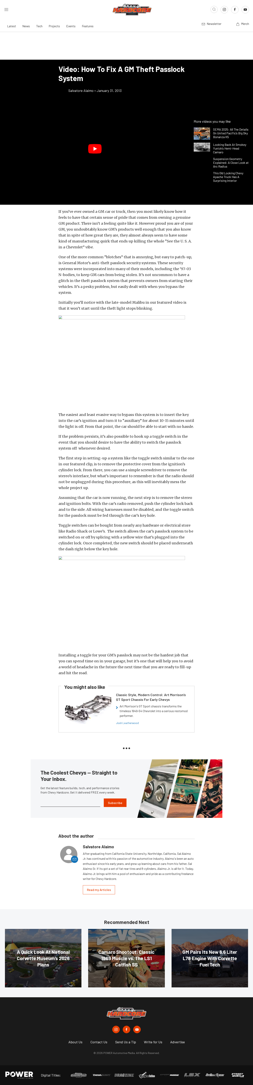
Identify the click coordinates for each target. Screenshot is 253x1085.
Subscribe (115, 803)
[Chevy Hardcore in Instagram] (116, 1029)
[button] (95, 149)
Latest (11, 26)
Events (71, 26)
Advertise (177, 1042)
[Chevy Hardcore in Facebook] (126, 1029)
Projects (54, 26)
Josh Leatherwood (127, 723)
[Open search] (214, 9)
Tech (39, 26)
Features (87, 26)
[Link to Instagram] (224, 9)
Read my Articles (99, 890)
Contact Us (98, 1042)
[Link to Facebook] (235, 9)
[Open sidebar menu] (6, 9)
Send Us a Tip (125, 1042)
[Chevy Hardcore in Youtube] (137, 1029)
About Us (75, 1042)
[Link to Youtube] (245, 9)
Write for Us (153, 1042)
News (26, 26)
